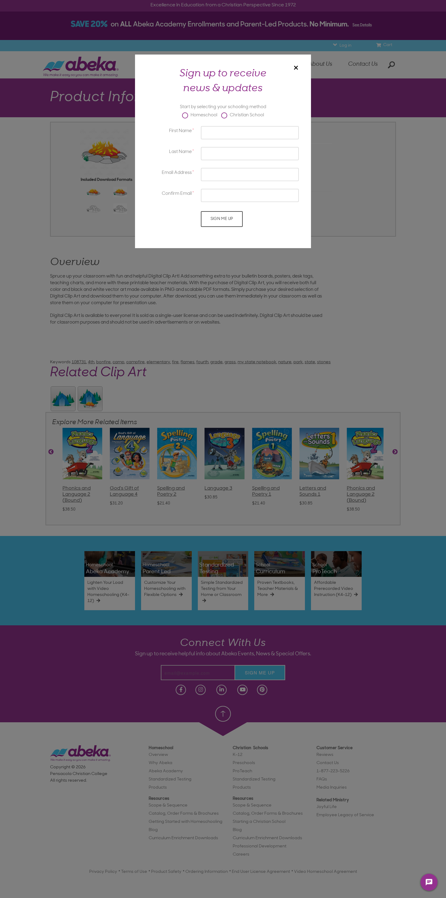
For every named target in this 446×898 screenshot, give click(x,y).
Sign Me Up (222, 219)
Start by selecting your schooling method (223, 107)
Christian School (246, 115)
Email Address (177, 173)
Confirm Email (177, 193)
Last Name (180, 152)
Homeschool (203, 115)
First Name (180, 131)
